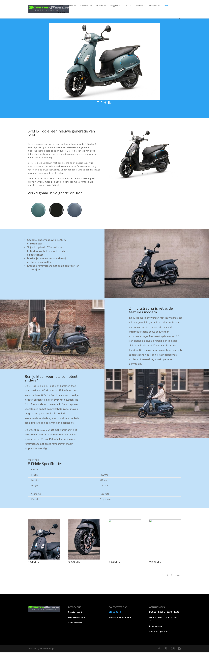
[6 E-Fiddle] (125, 521)
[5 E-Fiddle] (84, 558)
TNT (127, 6)
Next (177, 575)
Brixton (99, 6)
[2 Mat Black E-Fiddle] (145, 178)
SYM (166, 6)
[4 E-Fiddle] (44, 558)
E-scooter (84, 6)
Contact (61, 12)
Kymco (70, 6)
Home (60, 6)
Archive (139, 6)
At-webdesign (47, 648)
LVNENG (153, 6)
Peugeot (114, 6)
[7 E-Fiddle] (165, 521)
